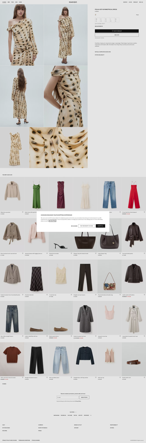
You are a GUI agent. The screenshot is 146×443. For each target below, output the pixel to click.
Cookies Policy (52, 221)
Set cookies (74, 226)
